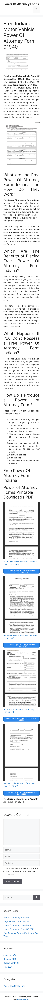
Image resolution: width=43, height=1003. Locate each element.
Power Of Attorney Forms (21, 4)
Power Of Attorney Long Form (17, 925)
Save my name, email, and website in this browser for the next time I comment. (22, 871)
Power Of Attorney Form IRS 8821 (18, 929)
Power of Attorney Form (14, 986)
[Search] (36, 897)
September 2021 (11, 963)
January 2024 (9, 955)
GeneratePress (23, 999)
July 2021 (7, 967)
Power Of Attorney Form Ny (16, 917)
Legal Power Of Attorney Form (17, 921)
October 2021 (9, 959)
